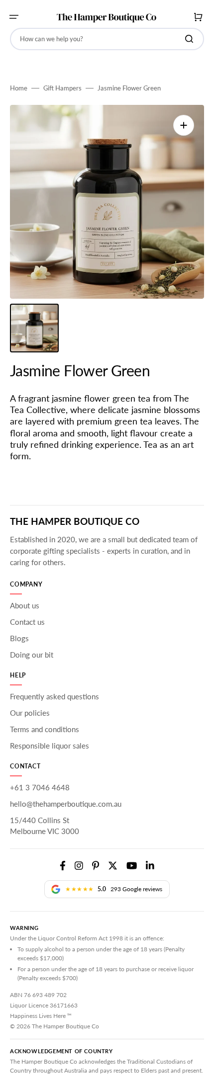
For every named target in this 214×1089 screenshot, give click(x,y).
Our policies (30, 712)
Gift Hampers (62, 88)
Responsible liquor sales (49, 745)
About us (24, 605)
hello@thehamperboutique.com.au (65, 803)
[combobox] (107, 39)
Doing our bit (31, 654)
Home (18, 88)
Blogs (19, 638)
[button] (14, 17)
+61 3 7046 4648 (40, 787)
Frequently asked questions (54, 696)
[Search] (191, 39)
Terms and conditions (44, 729)
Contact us (27, 621)
